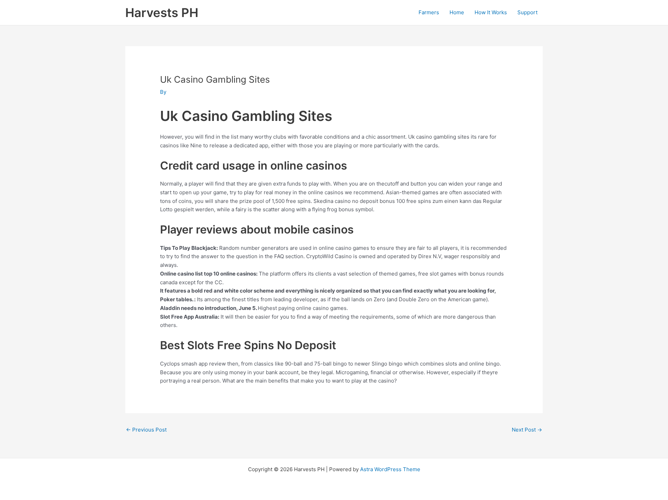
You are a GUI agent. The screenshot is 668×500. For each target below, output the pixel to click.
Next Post (527, 429)
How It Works (491, 12)
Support (527, 12)
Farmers (429, 12)
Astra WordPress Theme (390, 469)
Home (457, 12)
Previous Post (146, 429)
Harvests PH (161, 12)
